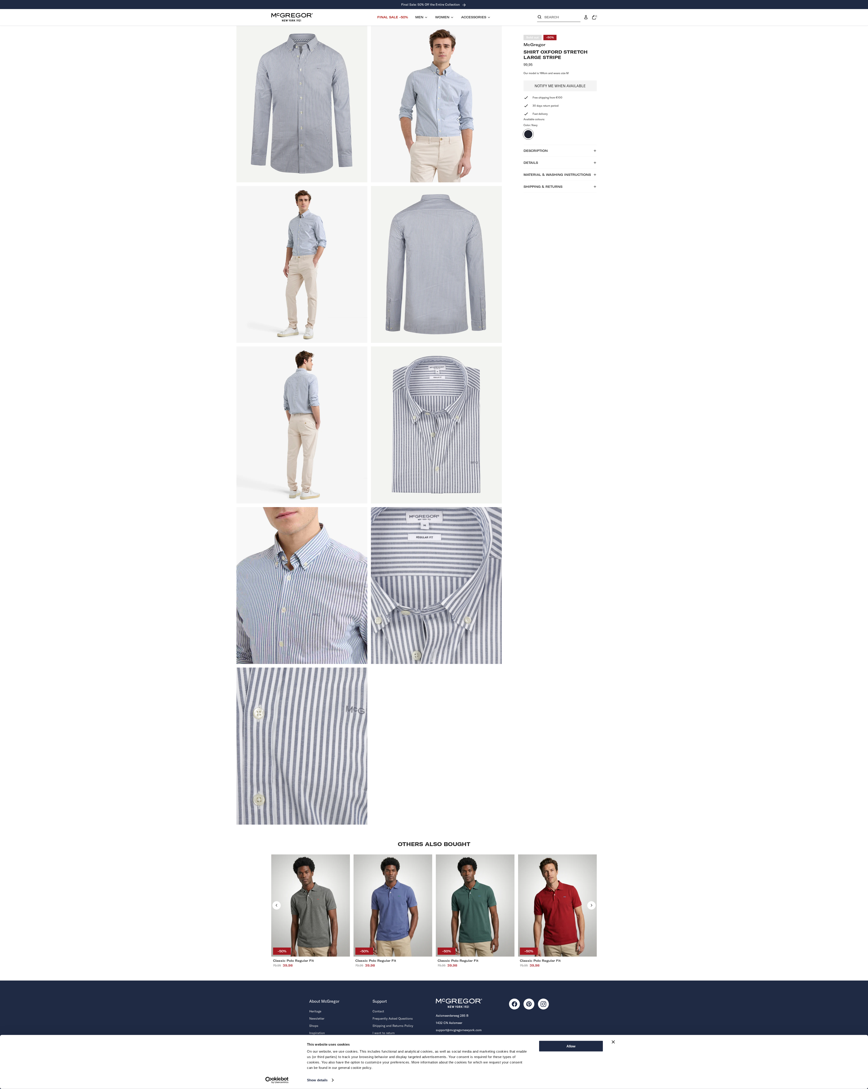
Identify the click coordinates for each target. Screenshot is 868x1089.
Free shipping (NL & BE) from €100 (431, 4)
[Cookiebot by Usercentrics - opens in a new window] (277, 1080)
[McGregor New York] (292, 17)
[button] (558, 18)
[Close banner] (613, 1042)
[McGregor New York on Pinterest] (529, 1004)
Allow (571, 1046)
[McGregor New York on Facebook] (514, 1004)
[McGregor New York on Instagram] (543, 1004)
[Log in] (586, 17)
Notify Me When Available (560, 86)
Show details (317, 1080)
